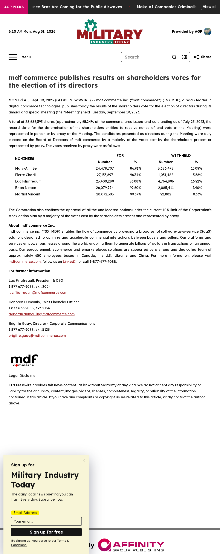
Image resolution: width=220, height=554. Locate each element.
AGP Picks (14, 7)
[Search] (174, 57)
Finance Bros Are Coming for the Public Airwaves (73, 6)
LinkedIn (70, 261)
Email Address (25, 513)
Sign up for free (46, 532)
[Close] (84, 460)
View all (209, 7)
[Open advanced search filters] (184, 57)
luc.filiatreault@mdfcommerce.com (38, 292)
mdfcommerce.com (25, 261)
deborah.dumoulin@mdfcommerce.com (42, 314)
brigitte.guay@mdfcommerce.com (37, 335)
